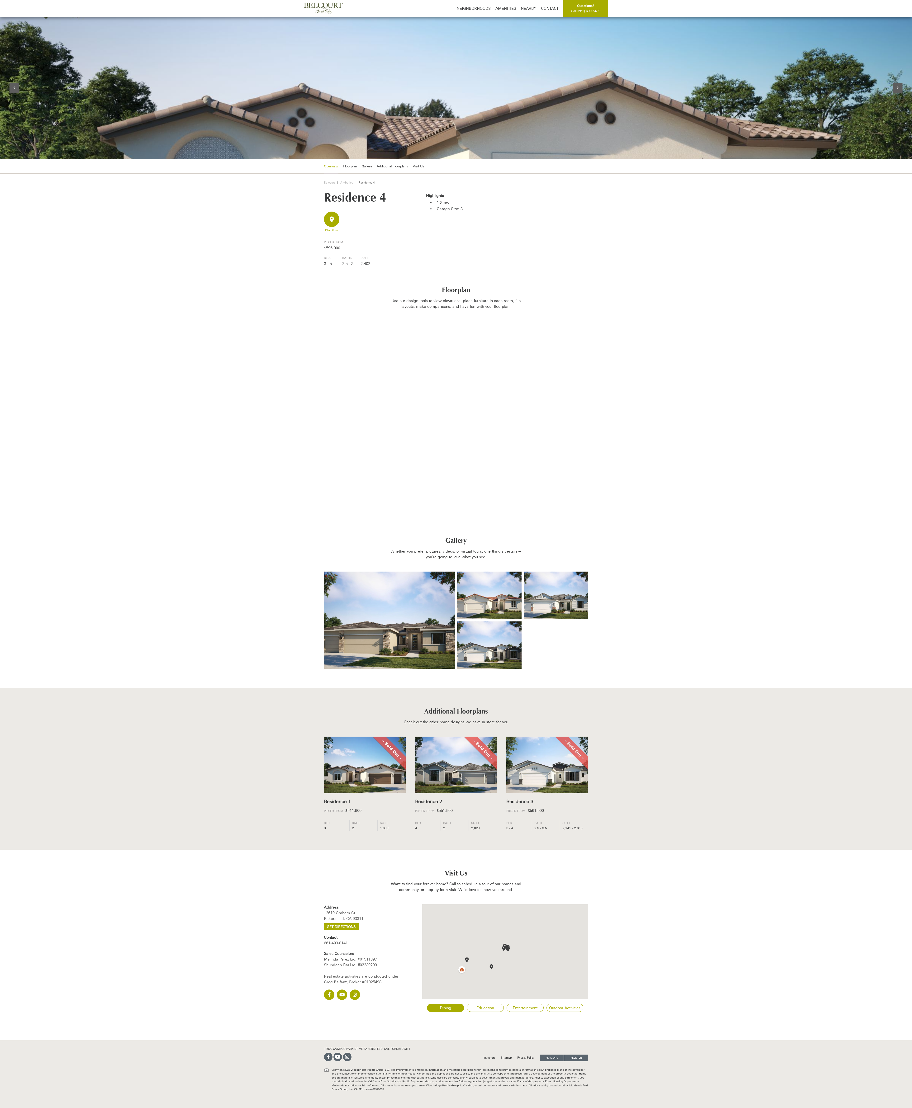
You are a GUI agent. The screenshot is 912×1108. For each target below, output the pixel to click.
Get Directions (341, 927)
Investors (490, 1057)
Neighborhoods (474, 8)
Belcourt (329, 182)
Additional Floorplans (392, 166)
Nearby (528, 8)
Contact (550, 8)
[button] (503, 948)
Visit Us (418, 166)
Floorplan (350, 166)
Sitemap (507, 1057)
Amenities (505, 8)
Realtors (552, 1057)
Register (576, 1057)
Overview (331, 166)
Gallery (367, 166)
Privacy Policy (526, 1057)
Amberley (346, 182)
